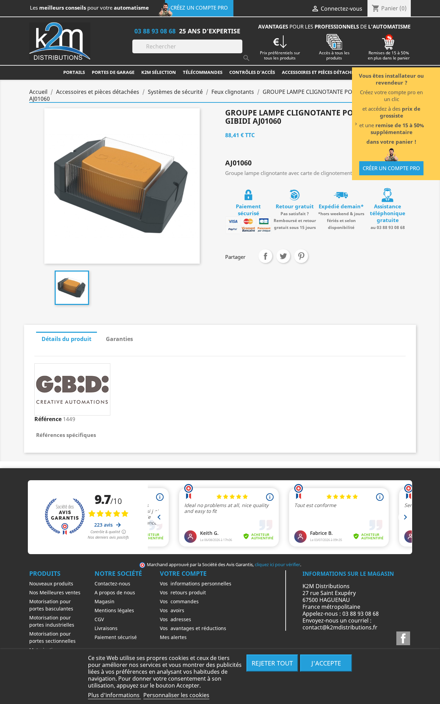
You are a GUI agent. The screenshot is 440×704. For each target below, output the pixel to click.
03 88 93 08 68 (155, 30)
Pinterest (301, 256)
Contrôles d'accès (252, 72)
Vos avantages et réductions (193, 628)
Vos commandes (179, 601)
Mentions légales (114, 610)
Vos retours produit (183, 592)
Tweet (283, 256)
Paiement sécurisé (116, 637)
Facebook (403, 638)
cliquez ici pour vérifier (277, 565)
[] (240, 51)
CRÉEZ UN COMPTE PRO (199, 7)
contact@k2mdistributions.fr (339, 627)
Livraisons (106, 628)
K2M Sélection (158, 72)
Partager (265, 256)
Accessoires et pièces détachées (320, 72)
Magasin (104, 601)
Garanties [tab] (119, 339)
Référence (48, 419)
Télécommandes (202, 72)
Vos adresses (175, 619)
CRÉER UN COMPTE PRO (391, 168)
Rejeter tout (272, 663)
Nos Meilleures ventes (54, 592)
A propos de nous (115, 592)
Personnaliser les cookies (176, 695)
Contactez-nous (112, 583)
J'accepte (326, 663)
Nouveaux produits (51, 583)
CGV (99, 619)
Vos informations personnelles (195, 583)
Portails (74, 72)
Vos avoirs (172, 610)
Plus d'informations (114, 695)
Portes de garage (113, 72)
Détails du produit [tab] (66, 339)
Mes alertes (173, 637)
